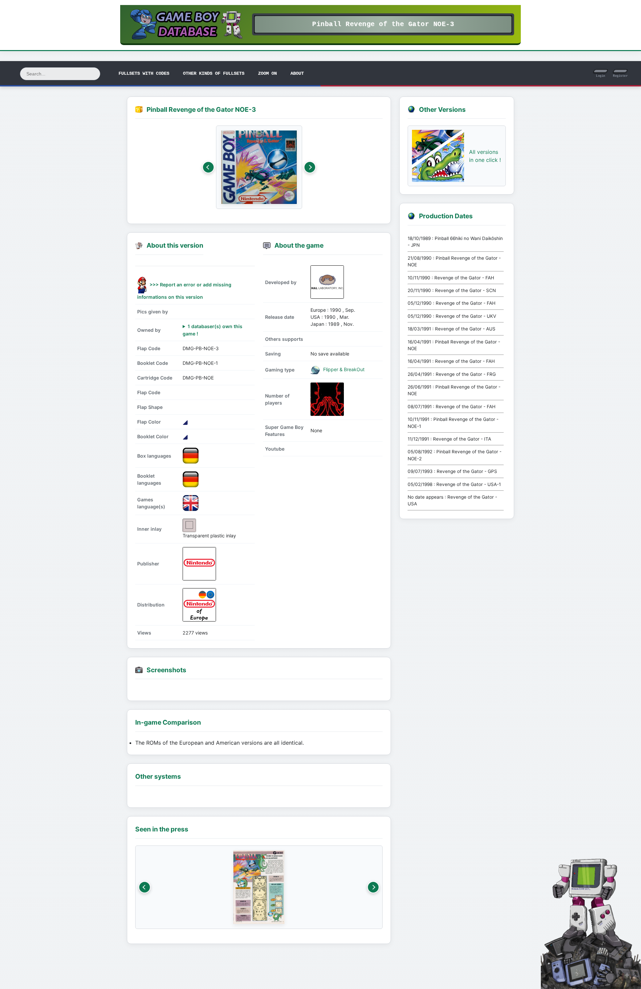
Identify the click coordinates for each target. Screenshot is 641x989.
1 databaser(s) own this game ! (212, 329)
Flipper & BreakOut (343, 369)
